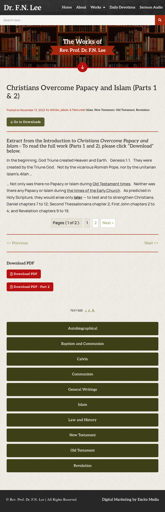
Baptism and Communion (82, 344)
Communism (82, 374)
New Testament (104, 110)
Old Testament (125, 110)
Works (96, 7)
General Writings (82, 389)
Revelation (143, 110)
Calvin (82, 359)
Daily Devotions (122, 7)
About (81, 7)
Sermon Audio (151, 7)
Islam (89, 110)
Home (67, 7)
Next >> (151, 243)
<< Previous (17, 243)
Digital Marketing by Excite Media (130, 499)
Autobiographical (82, 328)
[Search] (160, 20)
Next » (108, 223)
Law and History (82, 420)
